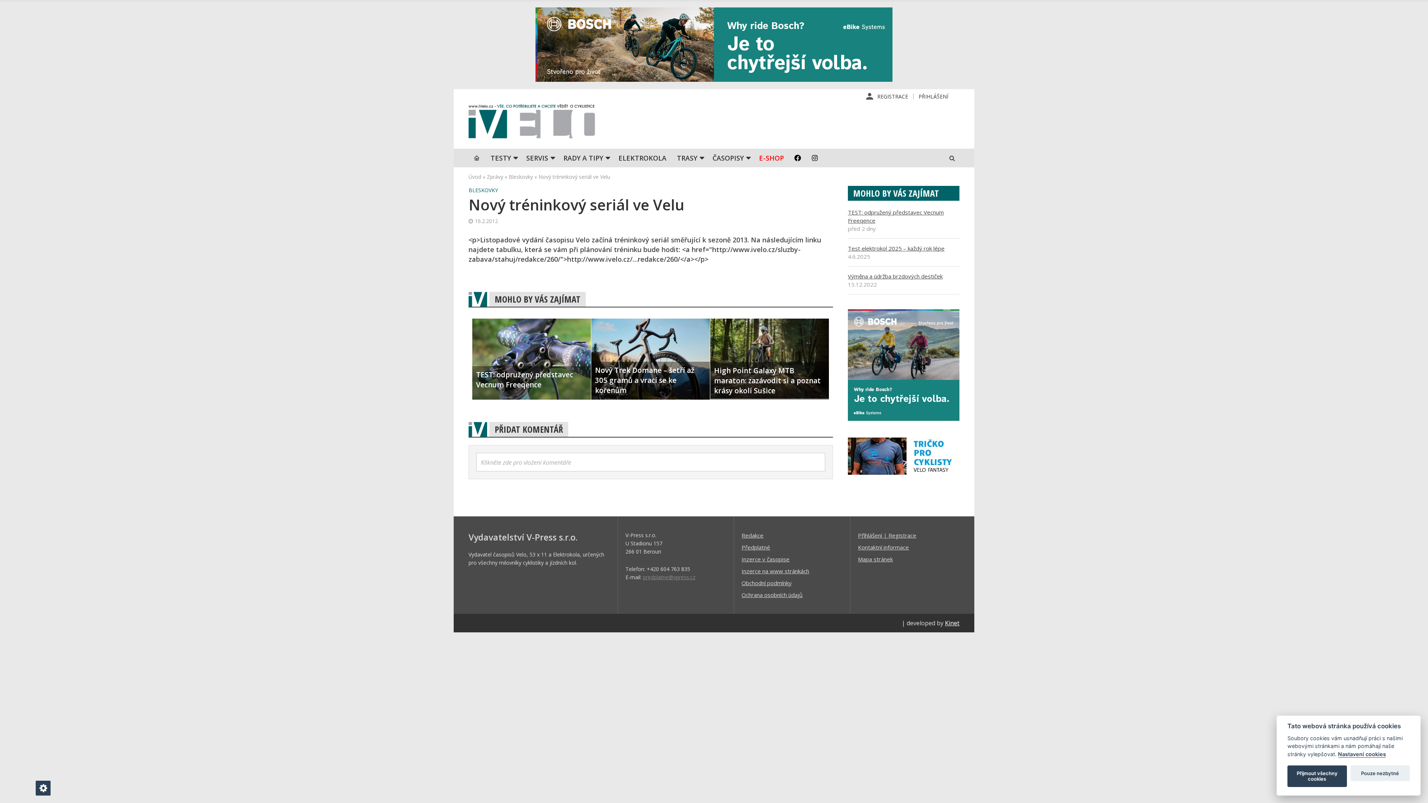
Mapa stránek (875, 559)
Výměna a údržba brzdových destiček (895, 276)
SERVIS (537, 158)
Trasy (687, 158)
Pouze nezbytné (1380, 773)
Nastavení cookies (1362, 754)
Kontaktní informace (883, 547)
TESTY (501, 158)
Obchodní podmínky (767, 583)
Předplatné (756, 547)
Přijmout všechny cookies (1317, 776)
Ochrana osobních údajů (772, 595)
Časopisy (728, 158)
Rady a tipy (583, 158)
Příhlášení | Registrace (887, 535)
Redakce (752, 535)
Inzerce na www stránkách (775, 571)
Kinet (952, 623)
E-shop (771, 158)
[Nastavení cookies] (43, 788)
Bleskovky (521, 176)
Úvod (475, 176)
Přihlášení (933, 96)
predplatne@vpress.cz (669, 577)
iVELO (532, 123)
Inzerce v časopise (765, 559)
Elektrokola (642, 158)
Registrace (892, 96)
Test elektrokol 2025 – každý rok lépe (896, 248)
